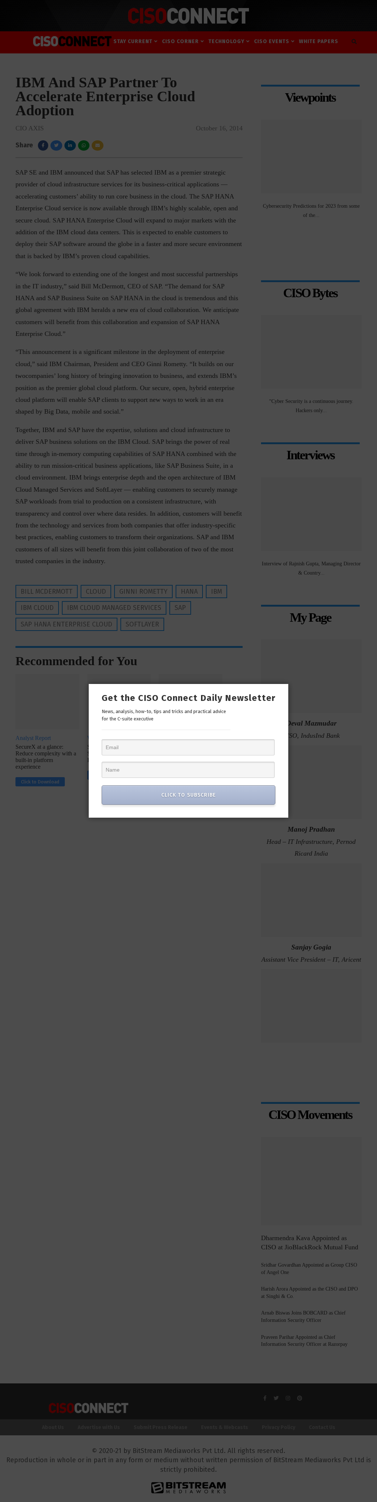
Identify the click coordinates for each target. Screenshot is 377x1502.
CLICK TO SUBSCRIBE (188, 795)
